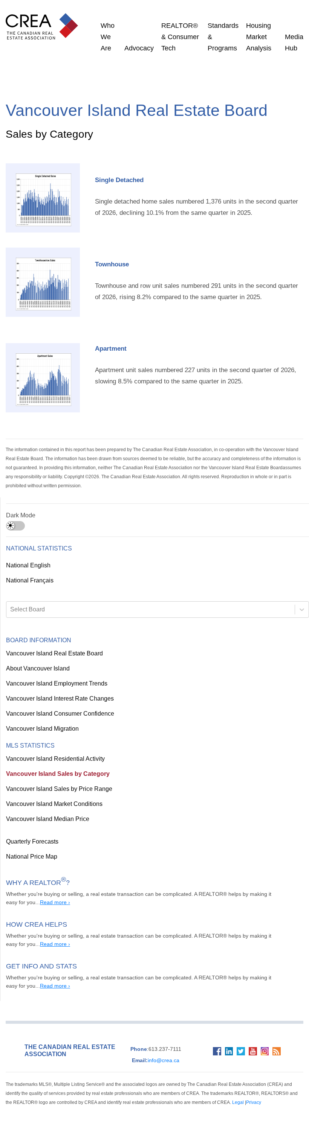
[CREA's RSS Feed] (278, 1047)
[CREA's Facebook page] (211, 1047)
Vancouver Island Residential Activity (53, 750)
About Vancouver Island (36, 660)
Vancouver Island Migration (41, 720)
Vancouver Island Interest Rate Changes (57, 690)
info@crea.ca (153, 1051)
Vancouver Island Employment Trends (55, 675)
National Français (29, 572)
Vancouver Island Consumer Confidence (56, 705)
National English (28, 557)
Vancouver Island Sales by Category (51, 765)
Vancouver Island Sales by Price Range (54, 780)
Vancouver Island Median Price (44, 810)
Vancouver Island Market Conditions (52, 795)
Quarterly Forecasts (31, 833)
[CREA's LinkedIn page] (224, 1047)
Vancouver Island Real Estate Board (51, 645)
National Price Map (30, 848)
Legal (143, 1093)
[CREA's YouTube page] (251, 1047)
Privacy (158, 1093)
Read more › (31, 893)
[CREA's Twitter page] (238, 1047)
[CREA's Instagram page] (264, 1047)
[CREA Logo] (44, 19)
